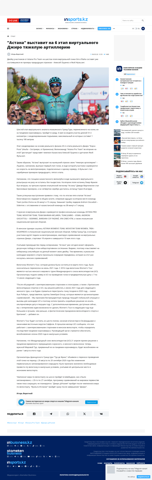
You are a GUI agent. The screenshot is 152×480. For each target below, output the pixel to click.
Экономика (63, 28)
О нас (100, 463)
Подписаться (143, 477)
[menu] (8, 28)
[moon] (139, 28)
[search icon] (143, 20)
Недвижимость (87, 28)
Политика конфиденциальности (74, 475)
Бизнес (39, 28)
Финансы (50, 28)
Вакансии (130, 463)
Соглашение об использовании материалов (125, 459)
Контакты (108, 463)
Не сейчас (131, 477)
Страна (74, 28)
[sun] (133, 28)
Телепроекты (119, 463)
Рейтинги (141, 463)
